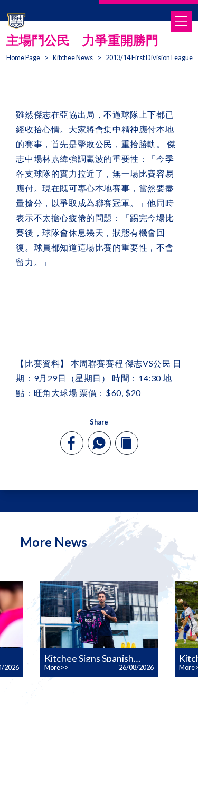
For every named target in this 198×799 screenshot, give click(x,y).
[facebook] (71, 443)
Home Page (23, 57)
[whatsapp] (98, 443)
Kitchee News (73, 57)
